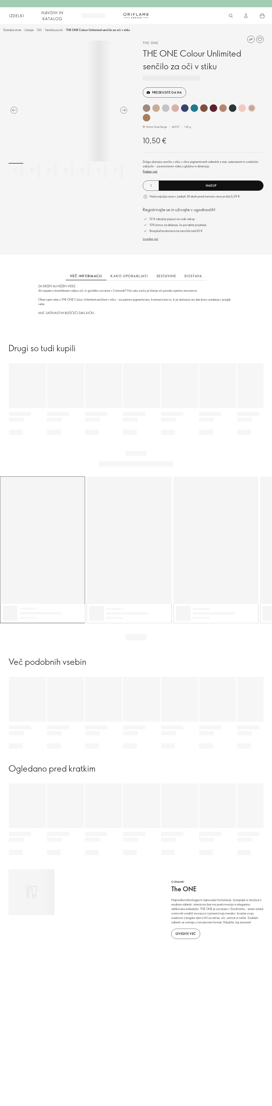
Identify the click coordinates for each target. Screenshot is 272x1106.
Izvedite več (150, 239)
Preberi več (150, 171)
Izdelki (16, 15)
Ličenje (29, 30)
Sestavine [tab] (166, 276)
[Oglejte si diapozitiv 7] (115, 170)
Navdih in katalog (52, 15)
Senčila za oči (54, 30)
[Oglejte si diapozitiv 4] (65, 170)
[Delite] (251, 39)
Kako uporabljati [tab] (129, 276)
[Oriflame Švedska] (136, 15)
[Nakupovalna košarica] (262, 15)
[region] (68, 101)
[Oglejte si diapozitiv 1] (15, 170)
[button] (146, 108)
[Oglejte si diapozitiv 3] (49, 170)
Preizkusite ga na (167, 92)
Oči (39, 30)
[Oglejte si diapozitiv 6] (98, 170)
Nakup (211, 185)
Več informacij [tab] (86, 276)
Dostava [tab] (193, 276)
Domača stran (12, 30)
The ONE (151, 43)
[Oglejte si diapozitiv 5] (82, 170)
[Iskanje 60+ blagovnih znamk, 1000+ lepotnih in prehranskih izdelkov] (231, 16)
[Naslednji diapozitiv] (123, 110)
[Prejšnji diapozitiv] (14, 110)
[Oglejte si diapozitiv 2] (32, 170)
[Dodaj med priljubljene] (260, 39)
